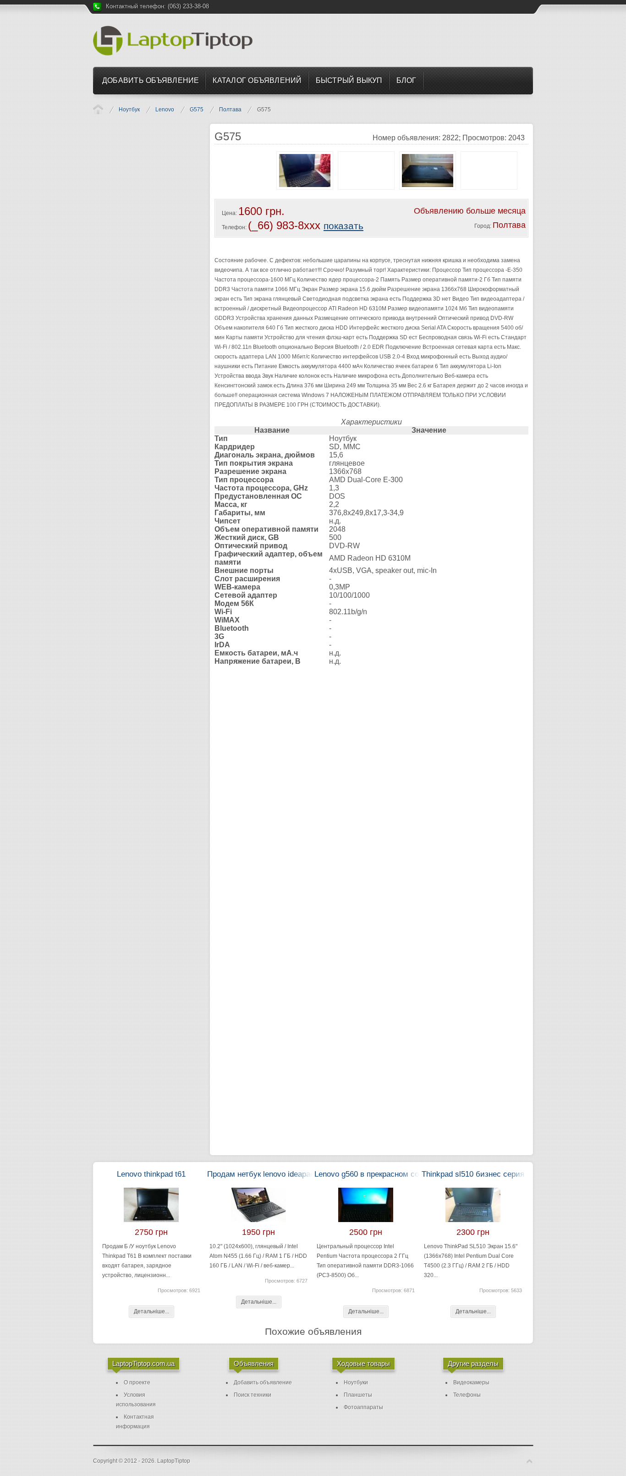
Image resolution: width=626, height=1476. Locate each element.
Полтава (230, 109)
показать (343, 225)
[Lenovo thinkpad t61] (151, 1226)
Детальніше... (151, 1311)
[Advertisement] (421, 40)
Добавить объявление (263, 1382)
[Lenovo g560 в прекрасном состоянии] (365, 1226)
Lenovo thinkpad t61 (151, 1174)
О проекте (137, 1382)
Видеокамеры (471, 1382)
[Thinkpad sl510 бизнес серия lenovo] (472, 1226)
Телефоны (467, 1395)
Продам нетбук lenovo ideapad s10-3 (271, 1174)
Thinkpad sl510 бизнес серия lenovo (485, 1174)
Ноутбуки (356, 1382)
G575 (196, 109)
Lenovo (164, 109)
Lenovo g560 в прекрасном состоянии (381, 1174)
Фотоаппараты (363, 1407)
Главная (98, 109)
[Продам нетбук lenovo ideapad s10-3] (258, 1226)
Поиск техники (252, 1395)
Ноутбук (129, 109)
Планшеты (358, 1395)
